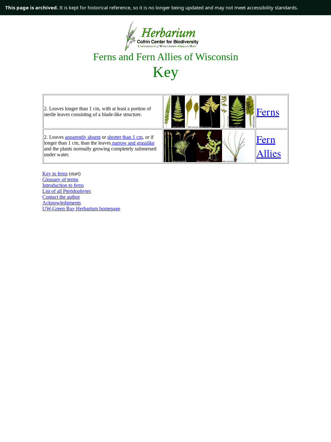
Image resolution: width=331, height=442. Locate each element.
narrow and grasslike (133, 143)
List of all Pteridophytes (66, 191)
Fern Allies (268, 146)
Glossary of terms (60, 179)
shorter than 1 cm (125, 137)
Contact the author (61, 197)
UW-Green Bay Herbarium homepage (81, 208)
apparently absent (83, 137)
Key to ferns (55, 173)
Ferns (267, 111)
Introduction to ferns (63, 185)
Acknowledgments (61, 202)
